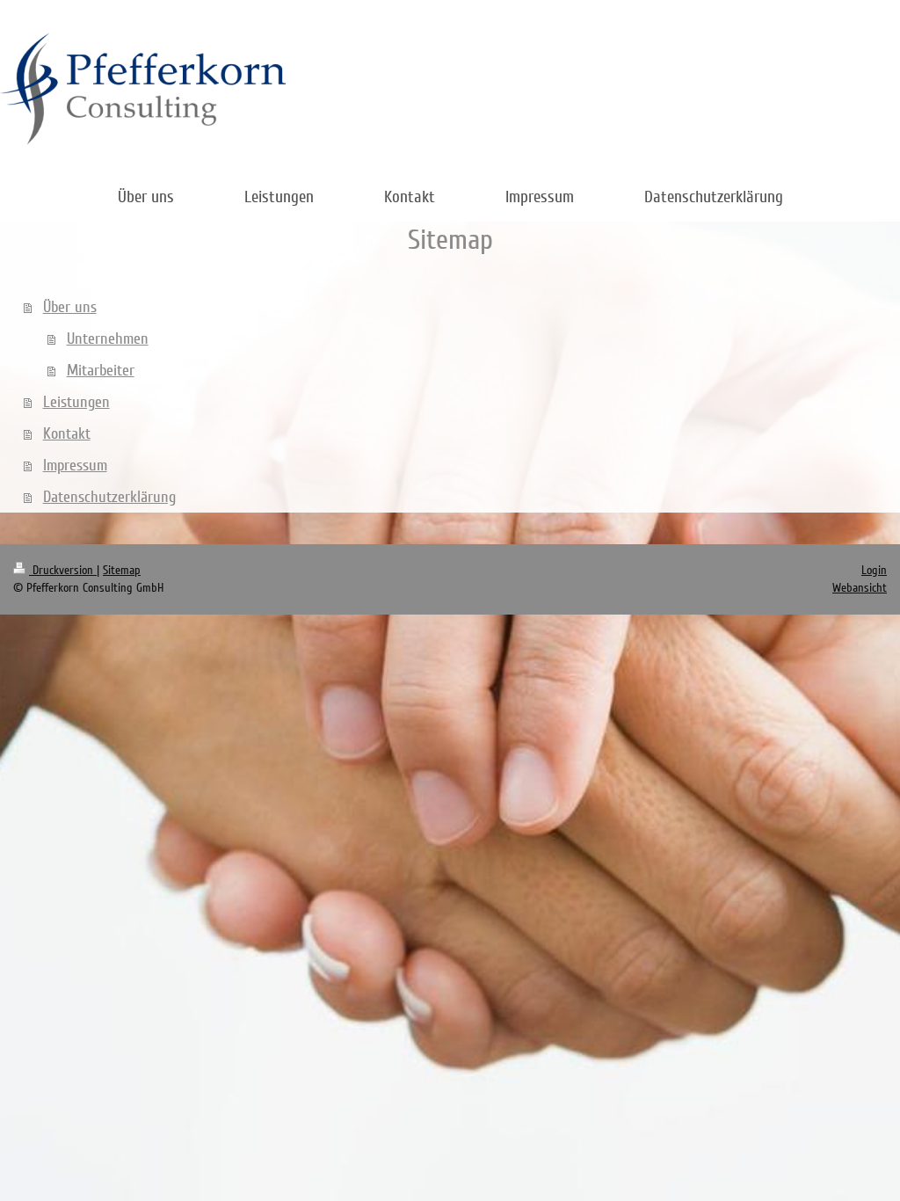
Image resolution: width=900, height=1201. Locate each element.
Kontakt (67, 433)
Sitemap (122, 570)
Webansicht (859, 587)
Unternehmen (108, 338)
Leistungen (76, 401)
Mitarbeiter (100, 370)
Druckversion (63, 570)
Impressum (75, 465)
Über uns (70, 307)
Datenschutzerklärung (109, 496)
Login (874, 570)
